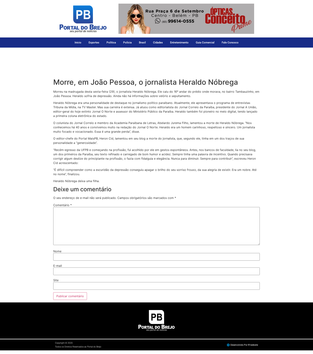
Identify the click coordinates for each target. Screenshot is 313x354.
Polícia (127, 42)
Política (111, 42)
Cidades (158, 42)
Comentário (62, 205)
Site (56, 280)
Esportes (94, 42)
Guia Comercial (205, 42)
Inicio (78, 42)
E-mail (57, 265)
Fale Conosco (230, 42)
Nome (57, 251)
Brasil (142, 42)
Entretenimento (179, 42)
